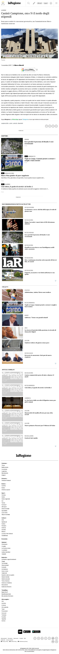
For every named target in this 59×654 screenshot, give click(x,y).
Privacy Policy (5, 641)
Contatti (21, 638)
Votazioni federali (6, 480)
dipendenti (20, 123)
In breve (4, 605)
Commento (4, 544)
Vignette (4, 619)
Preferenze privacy (23, 641)
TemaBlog (5, 590)
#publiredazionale (6, 594)
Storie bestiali (5, 565)
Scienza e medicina (7, 583)
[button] (35, 638)
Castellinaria (5, 535)
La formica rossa (6, 548)
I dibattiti (4, 554)
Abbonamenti (4, 638)
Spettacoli (4, 522)
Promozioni (5, 611)
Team (3, 609)
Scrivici (3, 621)
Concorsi (4, 613)
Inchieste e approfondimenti (9, 559)
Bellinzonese (5, 467)
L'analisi (4, 546)
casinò (10, 123)
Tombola (4, 615)
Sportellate (4, 510)
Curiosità (4, 567)
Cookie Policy (13, 641)
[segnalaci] (34, 3)
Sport (3, 493)
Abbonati (40, 3)
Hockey (4, 495)
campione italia (5, 123)
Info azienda (5, 607)
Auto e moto (5, 571)
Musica (3, 531)
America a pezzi (6, 489)
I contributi (4, 550)
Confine (4, 485)
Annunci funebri (9, 639)
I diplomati (4, 573)
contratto (15, 123)
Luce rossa (4, 512)
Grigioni (3, 475)
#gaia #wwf (5, 592)
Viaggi (3, 561)
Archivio (4, 603)
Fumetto (4, 617)
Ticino (3, 465)
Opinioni (4, 542)
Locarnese (4, 469)
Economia (4, 539)
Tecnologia (4, 563)
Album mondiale (6, 514)
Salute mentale (5, 577)
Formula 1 (4, 504)
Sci (2, 501)
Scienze (4, 527)
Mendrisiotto (5, 473)
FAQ (25, 638)
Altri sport (4, 506)
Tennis (3, 503)
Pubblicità (3, 639)
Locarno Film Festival (7, 533)
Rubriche (4, 557)
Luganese (4, 471)
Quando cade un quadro (8, 575)
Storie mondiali (5, 508)
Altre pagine (5, 599)
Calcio (3, 497)
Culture (4, 518)
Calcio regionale (6, 499)
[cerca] (28, 3)
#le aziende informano (7, 596)
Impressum (16, 638)
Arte (3, 520)
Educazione (5, 584)
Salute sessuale (6, 579)
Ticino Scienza (5, 581)
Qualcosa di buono (6, 586)
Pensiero (4, 525)
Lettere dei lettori (6, 552)
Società (4, 529)
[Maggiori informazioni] (37, 70)
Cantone (4, 463)
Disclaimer (10, 638)
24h (3, 601)
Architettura (5, 569)
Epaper (45, 3)
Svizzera (4, 478)
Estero (4, 484)
